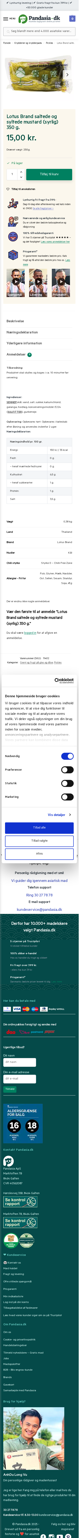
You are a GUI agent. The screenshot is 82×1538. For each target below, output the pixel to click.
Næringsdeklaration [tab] (22, 333)
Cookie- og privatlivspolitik (19, 1340)
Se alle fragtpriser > (43, 208)
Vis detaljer (56, 815)
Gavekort (8, 1385)
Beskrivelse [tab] (15, 322)
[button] (71, 17)
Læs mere (56, 982)
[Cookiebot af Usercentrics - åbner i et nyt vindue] (55, 681)
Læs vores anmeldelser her (55, 242)
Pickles (49, 43)
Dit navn (9, 1055)
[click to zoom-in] (38, 74)
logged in (30, 633)
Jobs (6, 1358)
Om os (7, 1332)
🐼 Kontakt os (12, 1263)
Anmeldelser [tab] (18, 355)
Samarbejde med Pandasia (19, 1390)
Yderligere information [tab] (24, 344)
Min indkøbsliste (13, 1296)
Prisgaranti (10, 1289)
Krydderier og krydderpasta (28, 43)
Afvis (39, 854)
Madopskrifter (11, 1364)
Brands (7, 1377)
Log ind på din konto (16, 1302)
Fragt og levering (13, 1274)
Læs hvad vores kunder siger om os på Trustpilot (32, 1315)
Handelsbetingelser (15, 1345)
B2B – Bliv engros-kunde (17, 1370)
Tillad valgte (39, 841)
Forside (6, 43)
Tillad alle (39, 828)
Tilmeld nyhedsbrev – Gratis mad (23, 1353)
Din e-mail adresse (16, 1072)
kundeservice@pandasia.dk (56, 1515)
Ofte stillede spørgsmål (17, 1281)
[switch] (67, 769)
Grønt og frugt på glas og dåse (36, 663)
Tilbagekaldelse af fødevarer (20, 1308)
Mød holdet (10, 1268)
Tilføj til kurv (49, 175)
